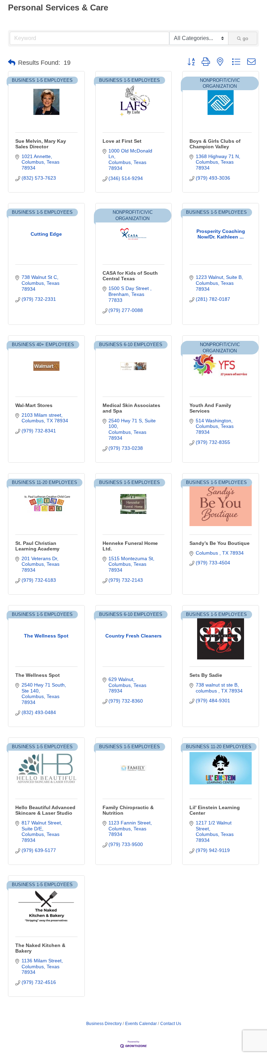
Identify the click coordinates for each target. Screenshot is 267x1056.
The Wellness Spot (37, 675)
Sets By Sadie (205, 675)
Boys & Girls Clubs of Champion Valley (215, 143)
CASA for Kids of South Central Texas (130, 275)
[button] (11, 62)
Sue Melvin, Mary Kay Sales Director (40, 143)
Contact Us (170, 1023)
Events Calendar (141, 1023)
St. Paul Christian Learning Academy (37, 546)
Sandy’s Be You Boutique (219, 543)
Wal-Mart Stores (33, 405)
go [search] (245, 38)
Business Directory (104, 1023)
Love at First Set (122, 141)
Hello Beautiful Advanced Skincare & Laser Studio (45, 810)
